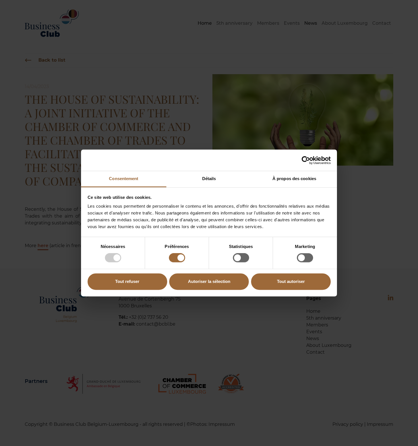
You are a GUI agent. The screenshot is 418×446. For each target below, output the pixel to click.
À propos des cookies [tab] (294, 178)
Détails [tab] (209, 178)
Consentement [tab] (123, 178)
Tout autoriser (291, 281)
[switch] (177, 257)
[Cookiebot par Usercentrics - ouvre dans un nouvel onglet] (306, 160)
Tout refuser (127, 281)
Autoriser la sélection (209, 281)
